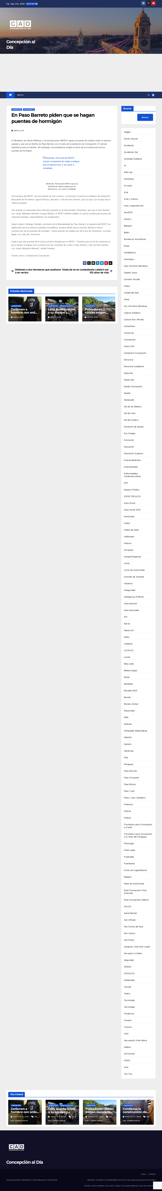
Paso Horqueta (131, 777)
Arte (126, 192)
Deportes (128, 373)
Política (127, 818)
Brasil (126, 246)
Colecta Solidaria (132, 313)
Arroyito (128, 185)
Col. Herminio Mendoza (135, 306)
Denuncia (128, 359)
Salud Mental (130, 913)
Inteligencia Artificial (134, 597)
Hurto (127, 563)
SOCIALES (129, 973)
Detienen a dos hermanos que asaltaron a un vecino (38, 271)
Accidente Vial (131, 152)
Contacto (152, 1174)
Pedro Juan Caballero (135, 797)
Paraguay (128, 764)
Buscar (127, 108)
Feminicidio (129, 516)
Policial (127, 811)
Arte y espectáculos (134, 205)
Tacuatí (127, 987)
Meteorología (130, 670)
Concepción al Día (24, 1162)
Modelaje (128, 684)
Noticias (128, 724)
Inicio (20, 95)
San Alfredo (130, 920)
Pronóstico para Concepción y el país (138, 826)
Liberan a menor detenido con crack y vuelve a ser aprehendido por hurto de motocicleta (120, 1186)
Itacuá (127, 623)
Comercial (129, 333)
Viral (126, 1067)
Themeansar (52, 1180)
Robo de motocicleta (134, 883)
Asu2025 (128, 212)
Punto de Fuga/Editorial (135, 870)
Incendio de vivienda (134, 576)
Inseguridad (129, 590)
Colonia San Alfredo (134, 319)
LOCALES (128, 650)
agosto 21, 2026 (21, 1117)
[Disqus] (61, 361)
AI (125, 165)
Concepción (16, 109)
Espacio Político (66, 306)
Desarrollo (129, 380)
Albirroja (128, 172)
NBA (126, 717)
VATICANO (129, 1054)
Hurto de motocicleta (134, 570)
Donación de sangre (134, 426)
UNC (126, 1033)
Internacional (130, 603)
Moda (126, 677)
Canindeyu (129, 259)
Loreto (127, 657)
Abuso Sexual (131, 138)
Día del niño (130, 413)
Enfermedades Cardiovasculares (132, 475)
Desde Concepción (133, 386)
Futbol (127, 523)
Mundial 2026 (130, 690)
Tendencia (129, 1013)
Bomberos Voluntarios (135, 239)
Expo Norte (129, 503)
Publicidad (129, 857)
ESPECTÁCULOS (132, 496)
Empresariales (131, 467)
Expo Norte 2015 (132, 510)
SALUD (127, 906)
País (126, 757)
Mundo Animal (131, 704)
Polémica (128, 804)
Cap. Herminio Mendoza (136, 266)
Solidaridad (129, 980)
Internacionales (131, 610)
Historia (127, 543)
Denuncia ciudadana (134, 366)
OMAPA (128, 737)
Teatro (127, 993)
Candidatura (130, 252)
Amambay (129, 179)
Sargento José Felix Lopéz (137, 946)
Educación (129, 446)
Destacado (129, 400)
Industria (128, 583)
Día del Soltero (131, 420)
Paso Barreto (29, 109)
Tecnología (129, 1000)
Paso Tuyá (129, 791)
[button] (149, 95)
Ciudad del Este (131, 292)
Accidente (129, 145)
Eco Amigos (130, 433)
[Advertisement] (81, 72)
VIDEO (127, 1060)
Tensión (128, 1020)
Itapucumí (129, 630)
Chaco (127, 286)
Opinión (127, 744)
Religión (128, 877)
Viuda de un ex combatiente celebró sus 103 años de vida (85, 271)
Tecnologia (129, 1007)
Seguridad (129, 960)
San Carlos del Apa (133, 926)
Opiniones (129, 751)
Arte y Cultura (131, 199)
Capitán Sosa (130, 272)
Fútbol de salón (131, 530)
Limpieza (128, 643)
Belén (126, 232)
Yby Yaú (128, 1074)
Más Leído (129, 664)
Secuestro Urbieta (133, 953)
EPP (126, 483)
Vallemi (127, 1047)
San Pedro (129, 940)
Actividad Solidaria (133, 159)
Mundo (127, 697)
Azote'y (127, 219)
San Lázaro (129, 933)
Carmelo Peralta (132, 279)
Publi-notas (129, 850)
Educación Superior (134, 453)
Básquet (128, 226)
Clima (126, 299)
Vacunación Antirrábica (135, 1040)
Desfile (127, 393)
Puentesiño (129, 863)
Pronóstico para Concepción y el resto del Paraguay (138, 835)
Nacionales (129, 710)
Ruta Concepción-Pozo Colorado (135, 891)
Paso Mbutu (130, 784)
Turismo (128, 1027)
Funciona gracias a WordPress (18, 1180)
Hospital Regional (132, 556)
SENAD (127, 966)
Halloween (129, 536)
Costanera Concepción (135, 353)
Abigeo (127, 132)
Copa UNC (129, 346)
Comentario (129, 326)
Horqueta (128, 550)
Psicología (129, 843)
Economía (129, 440)
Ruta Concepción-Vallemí (136, 900)
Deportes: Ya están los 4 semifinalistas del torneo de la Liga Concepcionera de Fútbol (121, 1180)
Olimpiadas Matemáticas (135, 730)
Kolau (126, 637)
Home (143, 1174)
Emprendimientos (132, 460)
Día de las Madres (132, 406)
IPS (125, 617)
